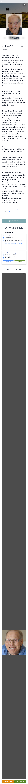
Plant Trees (20, 247)
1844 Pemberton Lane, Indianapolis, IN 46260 (15, 259)
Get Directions (8, 247)
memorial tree (17, 209)
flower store (12, 212)
